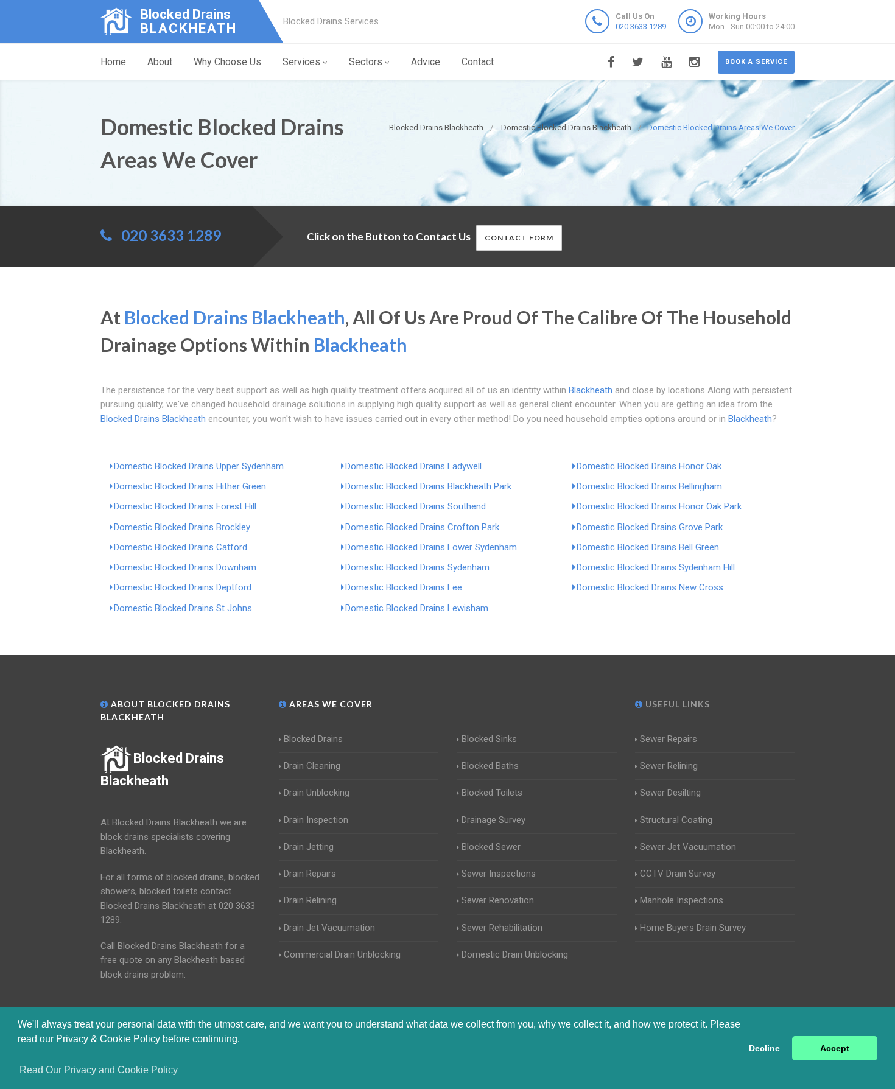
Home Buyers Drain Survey (693, 927)
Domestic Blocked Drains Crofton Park (422, 527)
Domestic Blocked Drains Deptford (182, 587)
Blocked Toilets (492, 792)
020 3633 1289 (641, 26)
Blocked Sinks (489, 739)
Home (113, 62)
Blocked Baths (490, 765)
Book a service (756, 62)
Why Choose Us (227, 62)
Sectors (365, 62)
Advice (425, 62)
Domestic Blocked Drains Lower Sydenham (431, 547)
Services (301, 62)
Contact (478, 62)
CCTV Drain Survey (677, 873)
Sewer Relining (669, 765)
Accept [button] (834, 1048)
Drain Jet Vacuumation (329, 927)
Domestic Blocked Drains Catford (180, 547)
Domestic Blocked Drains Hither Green (190, 486)
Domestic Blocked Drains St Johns (183, 608)
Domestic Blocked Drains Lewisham (416, 608)
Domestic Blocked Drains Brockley (182, 527)
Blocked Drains (313, 739)
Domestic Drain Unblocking (515, 954)
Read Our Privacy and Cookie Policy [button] (98, 1070)
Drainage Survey (493, 819)
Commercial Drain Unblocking (342, 954)
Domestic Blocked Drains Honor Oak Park (659, 506)
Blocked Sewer (491, 846)
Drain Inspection (316, 819)
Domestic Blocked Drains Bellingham (649, 486)
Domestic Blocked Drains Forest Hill (185, 506)
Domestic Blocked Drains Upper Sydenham (199, 466)
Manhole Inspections (681, 900)
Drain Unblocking (316, 792)
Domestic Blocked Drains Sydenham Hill (656, 567)
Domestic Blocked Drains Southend (415, 506)
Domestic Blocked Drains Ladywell (413, 466)
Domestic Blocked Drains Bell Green (648, 547)
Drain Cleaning (312, 765)
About (159, 62)
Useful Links (676, 704)
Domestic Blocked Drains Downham (185, 567)
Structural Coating (676, 819)
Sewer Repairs (668, 739)
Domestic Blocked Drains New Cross (650, 587)
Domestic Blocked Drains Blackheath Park (428, 486)
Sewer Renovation (498, 900)
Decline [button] (764, 1048)
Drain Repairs (310, 873)
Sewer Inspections (499, 873)
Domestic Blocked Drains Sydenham (417, 567)
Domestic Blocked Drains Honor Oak (649, 466)
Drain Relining (310, 900)
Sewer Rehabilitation (502, 927)
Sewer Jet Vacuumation (688, 846)
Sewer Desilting (670, 792)
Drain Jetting (309, 846)
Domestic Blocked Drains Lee (403, 587)
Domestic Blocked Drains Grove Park (650, 527)
